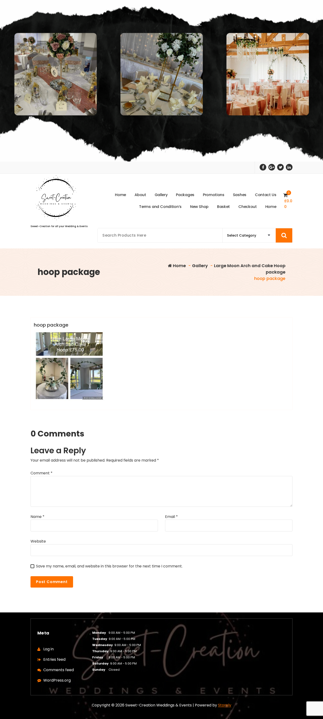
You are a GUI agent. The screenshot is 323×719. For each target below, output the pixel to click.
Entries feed (54, 659)
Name (37, 516)
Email (171, 516)
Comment (41, 473)
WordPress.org (57, 680)
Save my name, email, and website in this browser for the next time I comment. (109, 566)
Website (38, 541)
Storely (224, 705)
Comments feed (58, 670)
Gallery (200, 266)
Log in (48, 649)
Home (179, 266)
